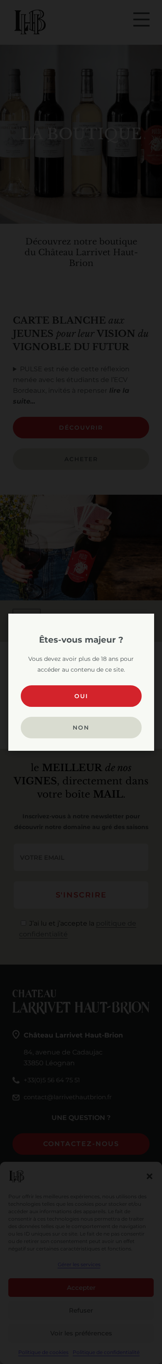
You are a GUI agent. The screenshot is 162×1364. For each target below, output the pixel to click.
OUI (81, 696)
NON (81, 727)
